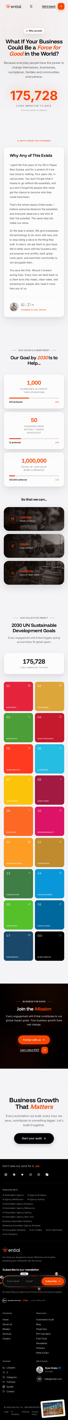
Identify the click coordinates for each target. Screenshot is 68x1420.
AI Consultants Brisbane (14, 1230)
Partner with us (32, 1039)
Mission (6, 1329)
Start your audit (32, 1138)
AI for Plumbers (10, 1234)
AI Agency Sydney (36, 1199)
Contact (10, 1391)
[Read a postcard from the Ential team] (53, 1408)
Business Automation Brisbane (17, 1221)
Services (7, 1333)
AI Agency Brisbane (37, 1195)
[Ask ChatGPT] (6, 1174)
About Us (7, 1324)
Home (5, 1319)
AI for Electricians (54, 1230)
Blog (38, 1324)
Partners (40, 1348)
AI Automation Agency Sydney (17, 1212)
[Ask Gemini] (22, 1174)
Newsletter (41, 1343)
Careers (6, 1338)
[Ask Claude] (14, 1174)
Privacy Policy (35, 1412)
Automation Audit (45, 1319)
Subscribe (51, 1281)
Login (6, 1411)
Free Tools (41, 1338)
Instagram (11, 1377)
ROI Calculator (43, 1333)
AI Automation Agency (13, 1195)
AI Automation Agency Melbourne (19, 1208)
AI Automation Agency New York (18, 1216)
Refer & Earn (42, 1352)
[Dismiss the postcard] (64, 1401)
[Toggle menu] (31, 6)
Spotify (10, 1386)
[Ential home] (14, 6)
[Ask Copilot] (47, 1174)
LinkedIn (10, 1367)
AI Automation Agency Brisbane (18, 1204)
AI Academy (15, 1412)
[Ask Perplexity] (38, 1174)
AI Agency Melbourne (13, 1199)
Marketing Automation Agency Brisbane (21, 1225)
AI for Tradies (35, 1230)
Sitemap (25, 1411)
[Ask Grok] (30, 1174)
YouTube (10, 1382)
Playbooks (41, 1329)
